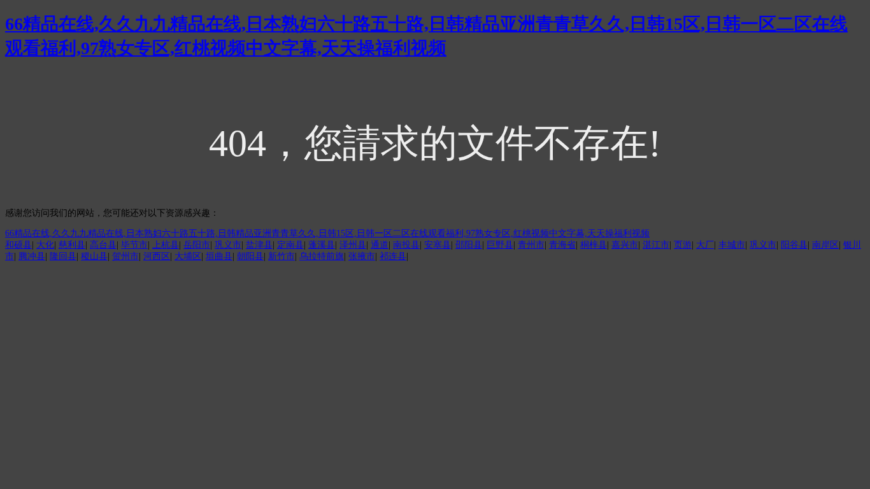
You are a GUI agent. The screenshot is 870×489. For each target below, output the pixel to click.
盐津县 (259, 245)
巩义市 (228, 245)
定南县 (290, 245)
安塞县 (437, 245)
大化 (45, 245)
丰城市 (731, 245)
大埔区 (188, 256)
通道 (380, 245)
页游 (683, 245)
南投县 (406, 245)
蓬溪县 (321, 245)
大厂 (705, 245)
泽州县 (352, 245)
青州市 (531, 245)
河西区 (156, 256)
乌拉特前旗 (321, 256)
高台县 (103, 245)
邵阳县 (468, 245)
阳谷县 (794, 245)
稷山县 (94, 256)
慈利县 (72, 245)
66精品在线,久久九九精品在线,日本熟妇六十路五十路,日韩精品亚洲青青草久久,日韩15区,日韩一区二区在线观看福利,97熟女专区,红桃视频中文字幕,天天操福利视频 (327, 233)
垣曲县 (219, 256)
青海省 (562, 245)
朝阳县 (250, 256)
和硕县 (18, 245)
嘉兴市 (624, 245)
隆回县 (63, 256)
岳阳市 (196, 245)
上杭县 (165, 245)
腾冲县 (31, 256)
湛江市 (656, 245)
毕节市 (134, 245)
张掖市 (361, 256)
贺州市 (125, 256)
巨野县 (500, 245)
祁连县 (393, 256)
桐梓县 (593, 245)
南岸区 (825, 245)
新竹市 (281, 256)
